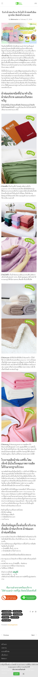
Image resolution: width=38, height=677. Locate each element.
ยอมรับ (16, 674)
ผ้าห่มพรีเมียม (18, 614)
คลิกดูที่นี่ (15, 572)
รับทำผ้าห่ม (15, 617)
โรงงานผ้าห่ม (6, 620)
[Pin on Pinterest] (36, 612)
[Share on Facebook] (30, 612)
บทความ (4, 648)
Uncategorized (12, 625)
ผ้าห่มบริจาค (17, 611)
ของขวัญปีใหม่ (7, 611)
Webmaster (14, 19)
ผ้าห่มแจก (6, 617)
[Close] (23, 674)
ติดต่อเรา (4, 659)
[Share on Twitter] (33, 612)
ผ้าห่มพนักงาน (7, 614)
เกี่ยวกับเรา (4, 655)
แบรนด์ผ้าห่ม (5, 651)
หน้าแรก (4, 644)
